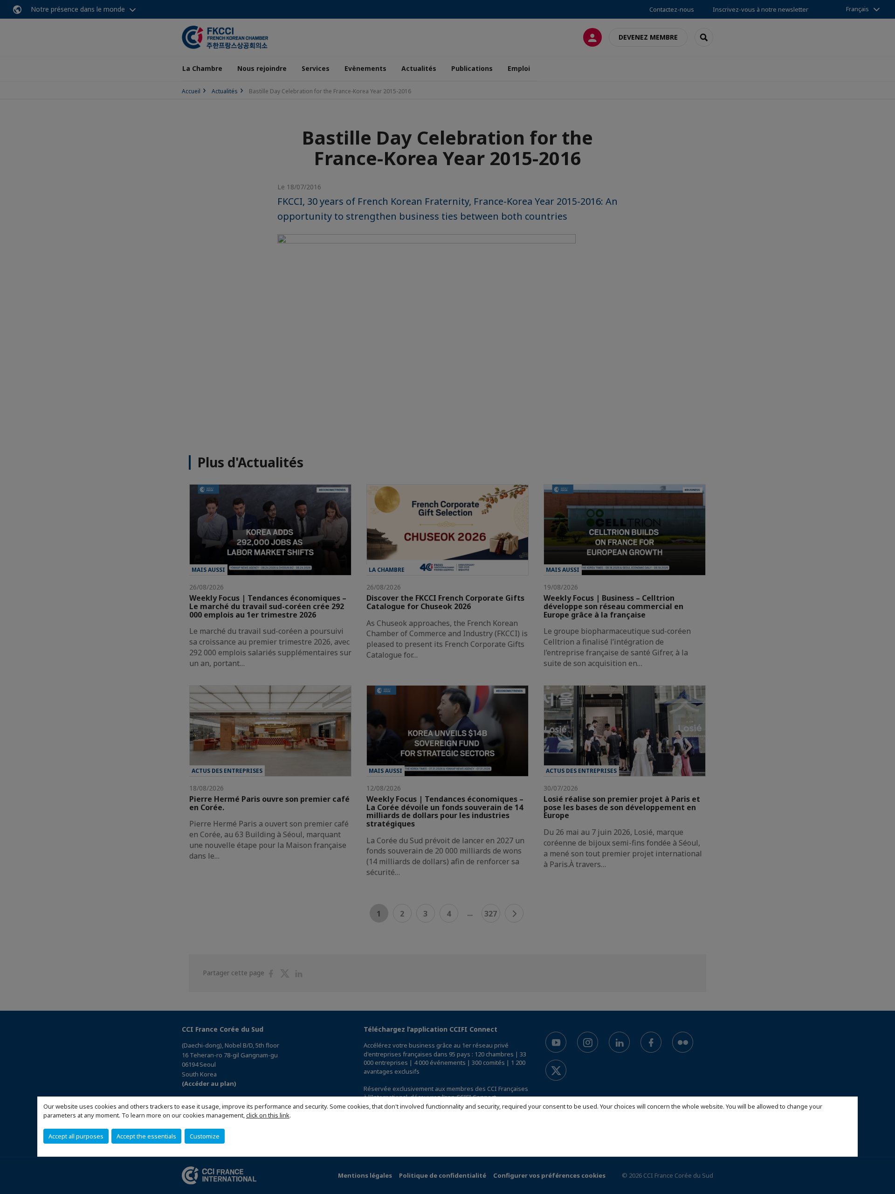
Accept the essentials (146, 1136)
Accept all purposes (75, 1136)
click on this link (267, 1115)
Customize (205, 1136)
